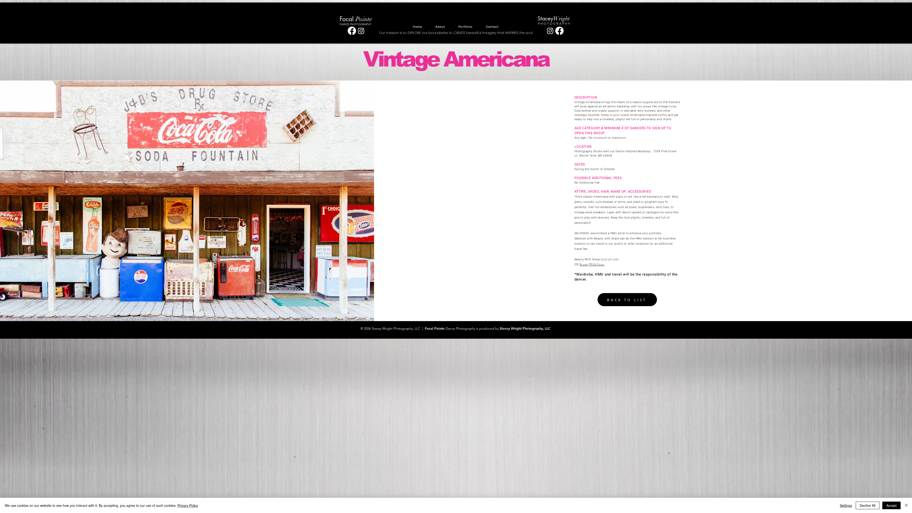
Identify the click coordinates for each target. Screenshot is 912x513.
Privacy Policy (187, 505)
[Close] (906, 505)
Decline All (867, 505)
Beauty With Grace (592, 264)
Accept (891, 505)
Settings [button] (846, 505)
